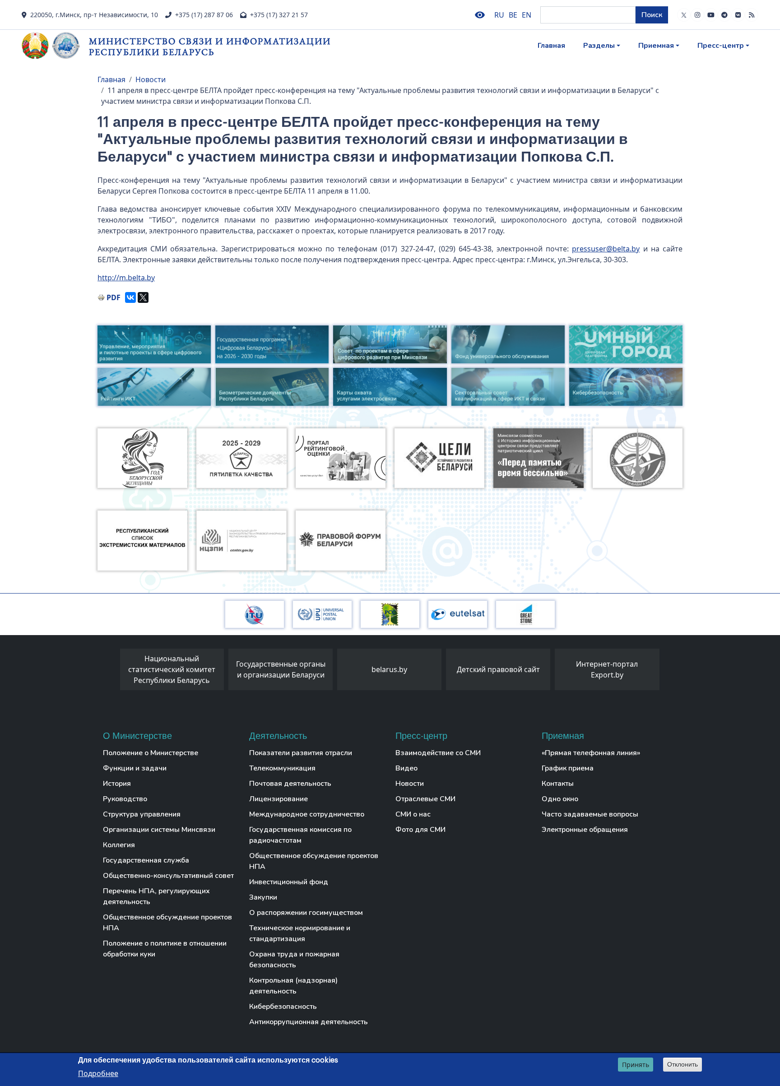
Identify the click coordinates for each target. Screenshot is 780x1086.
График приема (568, 768)
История (117, 784)
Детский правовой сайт (498, 669)
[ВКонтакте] (130, 297)
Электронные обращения (585, 830)
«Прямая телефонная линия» (591, 753)
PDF (114, 297)
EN (526, 15)
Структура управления (142, 814)
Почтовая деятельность (290, 784)
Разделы (599, 46)
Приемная (656, 46)
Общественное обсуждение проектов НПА (167, 922)
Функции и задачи (135, 768)
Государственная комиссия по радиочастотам (300, 835)
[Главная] (55, 45)
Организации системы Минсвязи (159, 830)
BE (513, 15)
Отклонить (682, 1064)
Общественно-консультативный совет (168, 876)
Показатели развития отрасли (300, 753)
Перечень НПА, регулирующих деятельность (156, 896)
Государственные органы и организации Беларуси (280, 669)
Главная (551, 46)
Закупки (263, 897)
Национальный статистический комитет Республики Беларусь (171, 669)
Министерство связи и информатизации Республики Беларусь (210, 46)
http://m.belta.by (126, 278)
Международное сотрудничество (306, 814)
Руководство (125, 799)
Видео (406, 768)
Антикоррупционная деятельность (308, 1022)
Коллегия (119, 845)
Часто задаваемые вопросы (590, 814)
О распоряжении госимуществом (306, 913)
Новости (150, 79)
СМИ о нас (413, 814)
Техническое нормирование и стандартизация (299, 933)
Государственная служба (146, 860)
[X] (143, 297)
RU (499, 15)
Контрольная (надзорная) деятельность (293, 985)
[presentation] (111, 671)
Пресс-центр (720, 46)
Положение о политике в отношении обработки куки (165, 948)
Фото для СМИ (420, 830)
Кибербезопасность (283, 1007)
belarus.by (389, 669)
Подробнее (98, 1073)
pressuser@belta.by (606, 249)
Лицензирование (278, 799)
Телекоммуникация (282, 768)
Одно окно (560, 799)
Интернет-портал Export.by (607, 669)
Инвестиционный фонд (288, 882)
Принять (635, 1064)
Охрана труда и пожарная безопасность (294, 959)
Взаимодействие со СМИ (438, 753)
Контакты (558, 784)
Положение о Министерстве (150, 753)
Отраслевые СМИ (425, 799)
